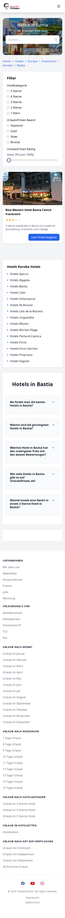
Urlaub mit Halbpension (18, 854)
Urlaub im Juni (12, 685)
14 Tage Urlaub (13, 781)
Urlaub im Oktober (15, 710)
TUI (5, 631)
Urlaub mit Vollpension (18, 860)
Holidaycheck (11, 619)
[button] (32, 405)
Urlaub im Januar (14, 654)
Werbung (9, 598)
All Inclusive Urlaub (15, 867)
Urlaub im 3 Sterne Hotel (19, 804)
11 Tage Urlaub (13, 763)
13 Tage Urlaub (13, 775)
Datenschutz (32, 902)
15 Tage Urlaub (13, 788)
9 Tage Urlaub (12, 750)
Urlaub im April (13, 672)
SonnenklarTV (12, 625)
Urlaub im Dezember (16, 722)
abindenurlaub (12, 613)
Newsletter (10, 573)
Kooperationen (13, 580)
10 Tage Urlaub (13, 757)
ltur (5, 638)
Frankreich (49, 61)
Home (7, 61)
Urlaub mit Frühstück (17, 848)
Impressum (32, 897)
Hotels (19, 61)
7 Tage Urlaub (12, 738)
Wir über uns (11, 567)
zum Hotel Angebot (44, 237)
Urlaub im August (14, 697)
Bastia (21, 65)
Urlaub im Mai (12, 678)
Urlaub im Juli (11, 691)
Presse (7, 586)
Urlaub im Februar (15, 660)
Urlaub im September (17, 703)
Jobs (5, 592)
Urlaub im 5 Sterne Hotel (19, 816)
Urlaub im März (13, 666)
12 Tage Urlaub (13, 769)
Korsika (8, 65)
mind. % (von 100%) (20, 154)
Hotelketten (10, 832)
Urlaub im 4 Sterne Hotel (19, 810)
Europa (32, 61)
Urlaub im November (16, 716)
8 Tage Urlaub (12, 744)
